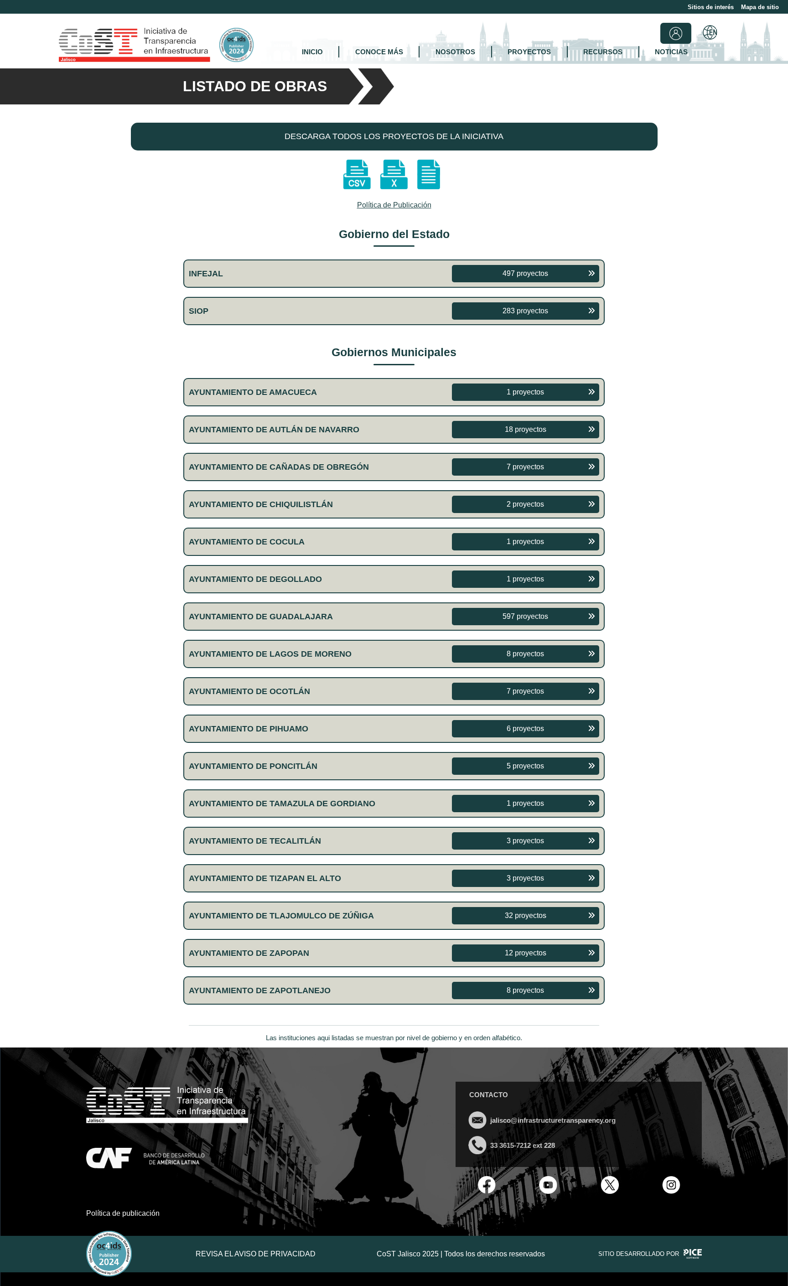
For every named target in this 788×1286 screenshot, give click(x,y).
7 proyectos (525, 467)
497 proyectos (525, 273)
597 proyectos (525, 616)
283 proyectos (525, 311)
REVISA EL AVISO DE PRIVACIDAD (256, 1254)
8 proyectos (525, 654)
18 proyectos (525, 429)
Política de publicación (123, 1213)
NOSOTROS (455, 52)
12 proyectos (525, 953)
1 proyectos (525, 392)
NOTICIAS (671, 52)
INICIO (312, 52)
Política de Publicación (394, 205)
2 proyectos (525, 504)
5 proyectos (525, 766)
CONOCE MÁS (379, 52)
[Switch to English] (710, 33)
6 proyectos (525, 728)
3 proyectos (525, 841)
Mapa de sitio (760, 7)
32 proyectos (525, 915)
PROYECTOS (529, 52)
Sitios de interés (711, 7)
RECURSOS (602, 52)
